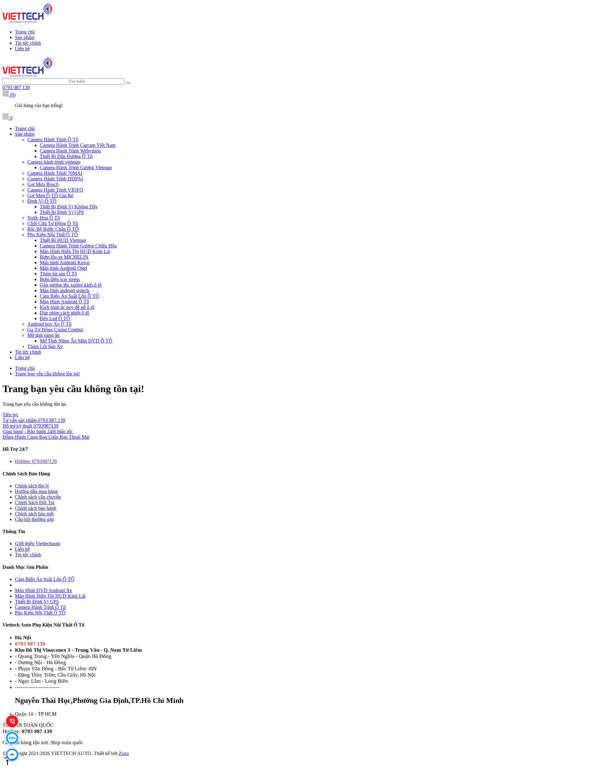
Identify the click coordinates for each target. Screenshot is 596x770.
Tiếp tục (10, 414)
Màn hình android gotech (64, 290)
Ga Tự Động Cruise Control (55, 329)
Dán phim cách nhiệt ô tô (64, 312)
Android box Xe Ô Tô (49, 324)
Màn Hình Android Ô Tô (64, 301)
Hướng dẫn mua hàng (36, 491)
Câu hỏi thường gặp (34, 519)
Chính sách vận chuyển (38, 497)
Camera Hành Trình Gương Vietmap (76, 167)
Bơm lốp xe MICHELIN (64, 257)
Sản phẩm (24, 37)
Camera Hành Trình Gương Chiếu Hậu (78, 245)
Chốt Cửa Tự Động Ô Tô (52, 223)
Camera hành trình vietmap (53, 162)
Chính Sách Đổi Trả (34, 502)
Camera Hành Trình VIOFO (55, 189)
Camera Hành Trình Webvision (70, 150)
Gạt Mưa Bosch (43, 184)
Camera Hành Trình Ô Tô (52, 139)
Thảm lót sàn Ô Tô (58, 273)
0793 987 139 (16, 87)
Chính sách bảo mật (34, 513)
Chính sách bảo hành (35, 508)
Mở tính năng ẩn (43, 335)
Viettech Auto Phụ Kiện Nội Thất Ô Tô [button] (43, 624)
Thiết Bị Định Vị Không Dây (69, 206)
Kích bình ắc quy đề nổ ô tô (67, 307)
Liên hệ (22, 48)
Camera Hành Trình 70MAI (54, 173)
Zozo (124, 753)
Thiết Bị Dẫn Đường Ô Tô (66, 156)
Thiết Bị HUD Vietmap (63, 240)
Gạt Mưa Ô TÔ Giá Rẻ (50, 195)
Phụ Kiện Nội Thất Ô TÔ (52, 234)
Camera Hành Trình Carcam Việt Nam (77, 145)
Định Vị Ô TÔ (41, 201)
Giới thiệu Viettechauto (37, 543)
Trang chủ (25, 31)
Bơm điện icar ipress (60, 279)
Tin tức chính (28, 43)
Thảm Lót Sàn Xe (45, 346)
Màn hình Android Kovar (65, 262)
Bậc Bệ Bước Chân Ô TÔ (53, 229)
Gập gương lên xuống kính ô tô (71, 285)
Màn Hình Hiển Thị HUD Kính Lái (75, 251)
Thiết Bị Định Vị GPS (62, 212)
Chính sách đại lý (32, 485)
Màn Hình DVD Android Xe (43, 590)
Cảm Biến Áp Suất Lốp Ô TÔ (69, 296)
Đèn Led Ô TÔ (55, 318)
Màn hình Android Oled (63, 268)
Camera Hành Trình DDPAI (55, 178)
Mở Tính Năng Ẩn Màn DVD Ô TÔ (76, 340)
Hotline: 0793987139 (36, 461)
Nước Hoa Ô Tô (43, 217)
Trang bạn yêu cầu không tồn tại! (47, 373)
